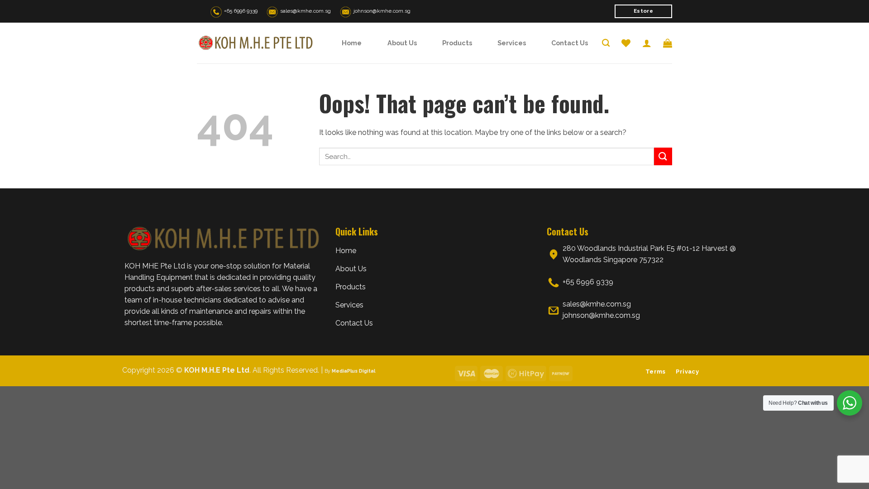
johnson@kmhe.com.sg (382, 11)
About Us (402, 43)
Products (457, 43)
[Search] (606, 43)
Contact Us (569, 43)
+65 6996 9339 (241, 11)
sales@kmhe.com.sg (305, 11)
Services (511, 43)
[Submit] (663, 156)
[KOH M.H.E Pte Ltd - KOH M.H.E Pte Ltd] (256, 43)
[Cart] (667, 43)
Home (352, 43)
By (350, 371)
